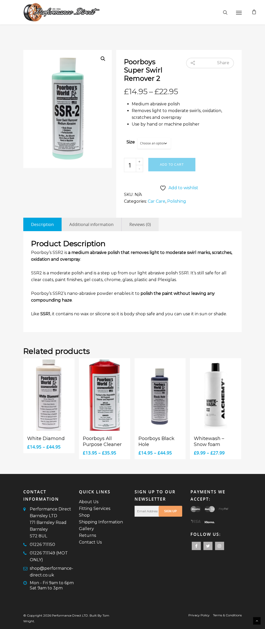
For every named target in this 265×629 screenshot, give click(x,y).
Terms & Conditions (227, 615)
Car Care (156, 201)
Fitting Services (94, 508)
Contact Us (90, 542)
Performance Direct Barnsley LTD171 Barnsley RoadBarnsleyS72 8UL (50, 522)
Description (42, 224)
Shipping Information (101, 522)
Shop (84, 515)
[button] (103, 58)
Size (131, 142)
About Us (88, 501)
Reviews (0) (140, 224)
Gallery (86, 528)
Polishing (176, 201)
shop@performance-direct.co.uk (51, 571)
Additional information (91, 224)
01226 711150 (42, 544)
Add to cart (172, 164)
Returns (87, 535)
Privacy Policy (199, 615)
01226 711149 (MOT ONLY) (49, 556)
